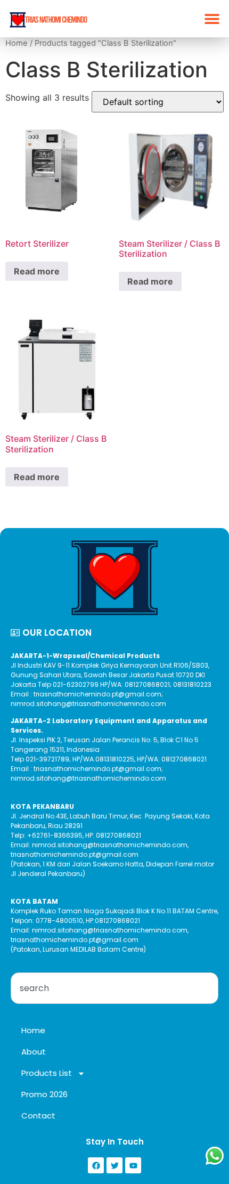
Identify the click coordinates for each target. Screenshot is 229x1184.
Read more (37, 271)
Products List (46, 1072)
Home (16, 43)
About (33, 1051)
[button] (212, 19)
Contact (38, 1115)
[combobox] (114, 988)
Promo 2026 (44, 1094)
